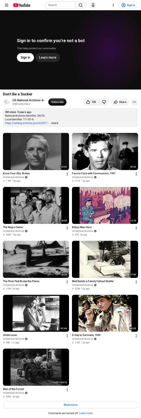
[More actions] (134, 102)
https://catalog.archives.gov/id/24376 (27, 123)
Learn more (86, 413)
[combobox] (61, 5)
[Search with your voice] (93, 5)
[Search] (80, 5)
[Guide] (6, 5)
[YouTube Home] (21, 5)
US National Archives (26, 100)
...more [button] (53, 123)
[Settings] (113, 5)
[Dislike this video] (104, 102)
